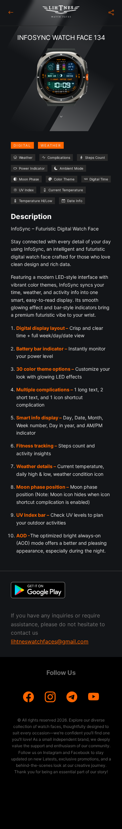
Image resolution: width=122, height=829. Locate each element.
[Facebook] (28, 697)
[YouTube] (93, 697)
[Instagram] (50, 697)
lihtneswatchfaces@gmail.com (49, 641)
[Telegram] (71, 697)
